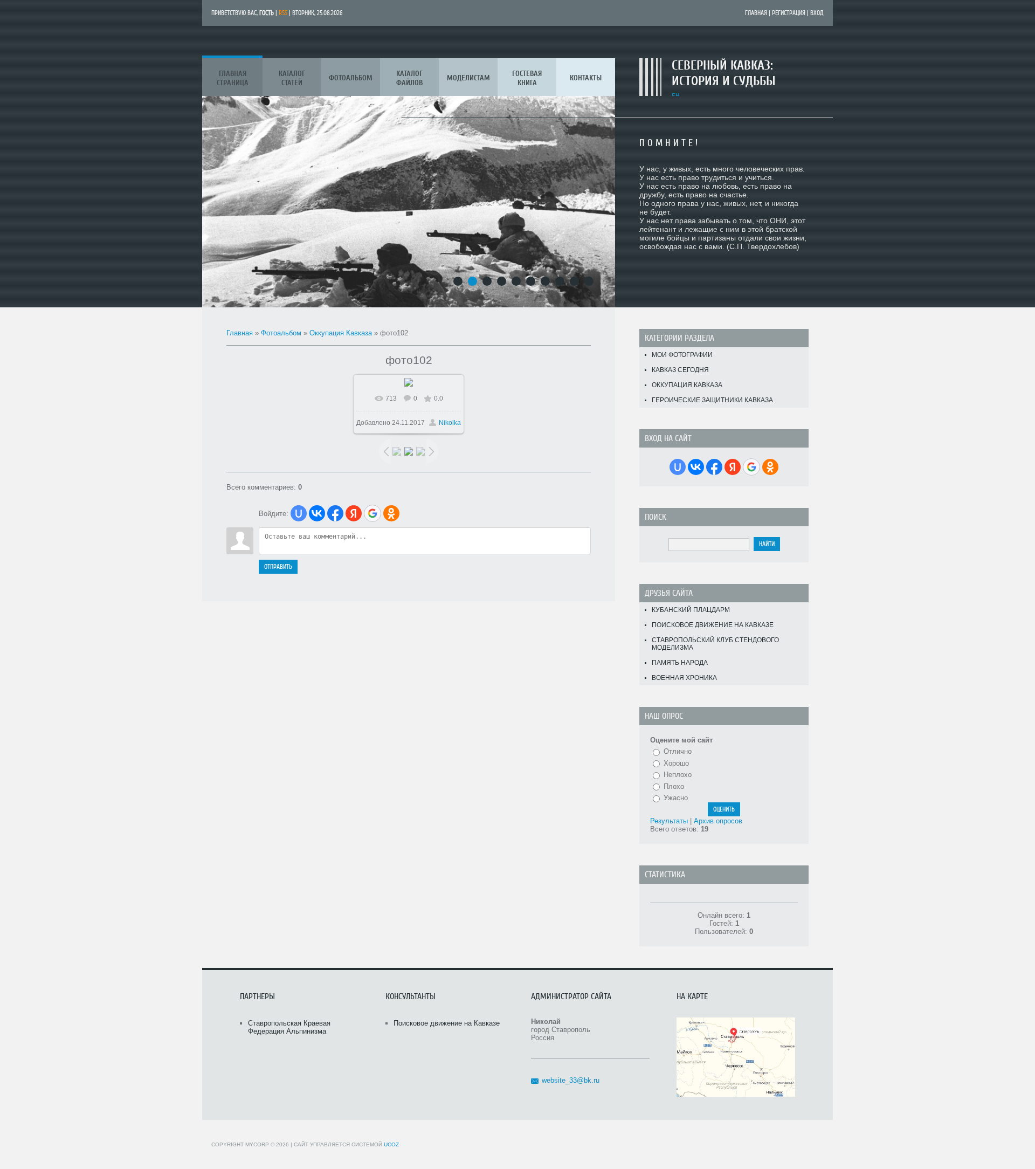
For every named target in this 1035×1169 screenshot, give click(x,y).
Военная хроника (684, 678)
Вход (817, 13)
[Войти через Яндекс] (354, 513)
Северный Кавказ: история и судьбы (724, 73)
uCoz (391, 1144)
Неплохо (678, 775)
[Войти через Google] (372, 513)
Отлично (678, 751)
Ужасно (676, 798)
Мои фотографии (682, 355)
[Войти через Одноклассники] (391, 513)
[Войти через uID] (299, 513)
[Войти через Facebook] (335, 513)
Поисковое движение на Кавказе (713, 625)
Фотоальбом (281, 333)
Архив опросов (718, 821)
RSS (283, 13)
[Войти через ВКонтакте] (317, 513)
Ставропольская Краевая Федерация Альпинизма (289, 1027)
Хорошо (676, 763)
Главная (756, 13)
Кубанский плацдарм (691, 610)
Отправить (278, 566)
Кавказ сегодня (680, 370)
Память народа (680, 662)
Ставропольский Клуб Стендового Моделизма (715, 643)
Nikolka (450, 423)
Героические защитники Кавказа (712, 400)
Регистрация (788, 13)
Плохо (674, 786)
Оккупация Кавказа (340, 333)
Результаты (669, 821)
